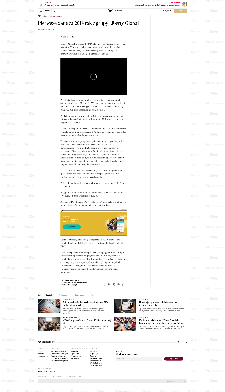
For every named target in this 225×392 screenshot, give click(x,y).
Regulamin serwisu (58, 356)
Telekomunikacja (55, 16)
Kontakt (41, 354)
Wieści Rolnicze (96, 363)
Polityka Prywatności (59, 351)
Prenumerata (76, 356)
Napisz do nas (43, 356)
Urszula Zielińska (67, 37)
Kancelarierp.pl (95, 361)
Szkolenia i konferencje (46, 371)
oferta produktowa (74, 376)
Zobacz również (45, 295)
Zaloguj (180, 11)
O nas (40, 351)
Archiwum (75, 358)
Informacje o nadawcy (59, 358)
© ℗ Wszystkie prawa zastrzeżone (73, 283)
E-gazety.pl (94, 354)
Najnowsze (79, 295)
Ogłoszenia (75, 354)
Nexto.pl (93, 356)
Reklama (74, 351)
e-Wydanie (167, 11)
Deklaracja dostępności (59, 361)
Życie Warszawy (96, 365)
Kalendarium (57, 376)
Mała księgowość (96, 358)
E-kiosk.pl (93, 351)
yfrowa (118, 11)
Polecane (63, 295)
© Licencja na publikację (69, 280)
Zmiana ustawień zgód (59, 354)
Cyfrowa (45, 16)
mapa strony (42, 376)
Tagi (93, 295)
